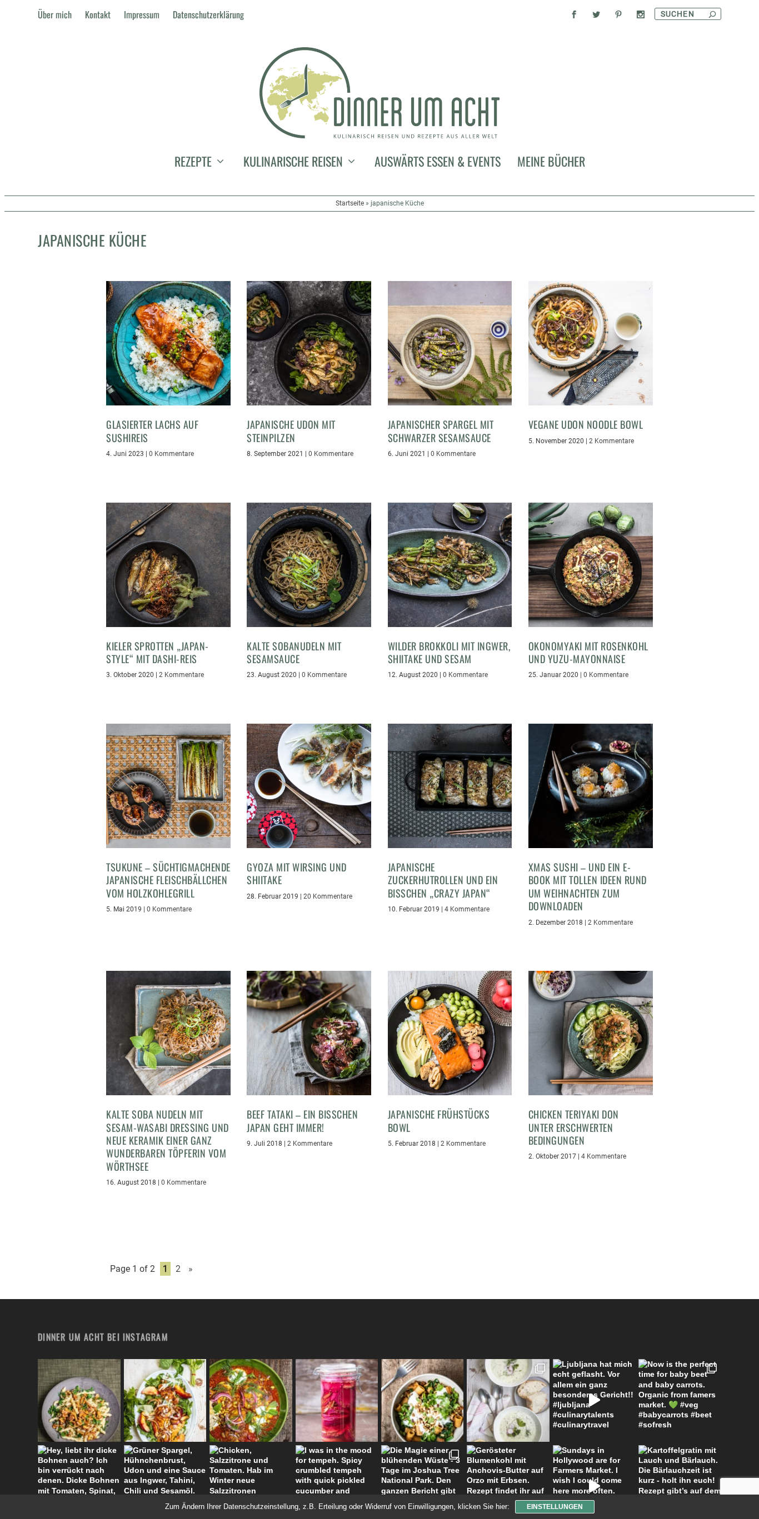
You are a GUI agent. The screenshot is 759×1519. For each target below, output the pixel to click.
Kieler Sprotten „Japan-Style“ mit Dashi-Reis (157, 652)
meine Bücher (551, 163)
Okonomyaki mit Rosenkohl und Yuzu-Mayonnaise (588, 652)
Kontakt (98, 14)
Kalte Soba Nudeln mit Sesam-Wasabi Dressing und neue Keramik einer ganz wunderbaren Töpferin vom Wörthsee (167, 1140)
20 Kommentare (327, 896)
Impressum (141, 14)
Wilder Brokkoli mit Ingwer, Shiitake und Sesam (449, 652)
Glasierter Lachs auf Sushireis (152, 430)
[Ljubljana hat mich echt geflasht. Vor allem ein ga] (594, 1400)
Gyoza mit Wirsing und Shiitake (297, 873)
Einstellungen (555, 1507)
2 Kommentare (611, 441)
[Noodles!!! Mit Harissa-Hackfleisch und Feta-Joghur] (422, 1400)
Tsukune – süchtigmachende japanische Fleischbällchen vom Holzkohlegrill (168, 880)
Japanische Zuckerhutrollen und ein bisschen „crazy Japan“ (443, 880)
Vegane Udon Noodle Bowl (585, 424)
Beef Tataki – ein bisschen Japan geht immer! (302, 1120)
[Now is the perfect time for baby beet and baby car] (679, 1400)
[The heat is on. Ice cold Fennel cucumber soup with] (508, 1400)
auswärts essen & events (437, 163)
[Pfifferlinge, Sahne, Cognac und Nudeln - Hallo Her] (79, 1400)
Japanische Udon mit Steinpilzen (291, 430)
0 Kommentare (171, 454)
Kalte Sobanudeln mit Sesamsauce (294, 652)
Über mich (55, 14)
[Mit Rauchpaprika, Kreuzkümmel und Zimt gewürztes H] (250, 1400)
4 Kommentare (467, 909)
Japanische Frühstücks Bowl (439, 1120)
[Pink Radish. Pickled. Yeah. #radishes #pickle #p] (337, 1400)
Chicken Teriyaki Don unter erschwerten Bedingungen (573, 1127)
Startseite (350, 203)
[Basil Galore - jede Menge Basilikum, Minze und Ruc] (165, 1400)
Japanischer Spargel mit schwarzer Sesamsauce (441, 430)
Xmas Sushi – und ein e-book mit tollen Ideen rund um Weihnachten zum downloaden (587, 886)
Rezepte (193, 163)
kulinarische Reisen (293, 163)
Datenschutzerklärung (208, 14)
